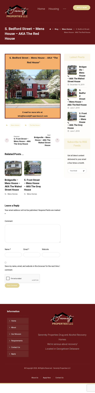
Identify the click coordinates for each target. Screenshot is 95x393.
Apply (13, 354)
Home (13, 321)
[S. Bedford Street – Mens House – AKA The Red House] (72, 93)
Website (45, 249)
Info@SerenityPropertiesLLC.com (33, 116)
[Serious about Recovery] (17, 11)
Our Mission (16, 334)
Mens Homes (15, 125)
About (13, 327)
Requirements (17, 341)
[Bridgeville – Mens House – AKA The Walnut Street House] (72, 70)
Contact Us (15, 347)
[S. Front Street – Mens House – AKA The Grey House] (72, 116)
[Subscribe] (84, 171)
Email (26, 249)
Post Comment (12, 285)
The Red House (35, 125)
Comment (9, 221)
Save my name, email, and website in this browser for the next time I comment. (32, 268)
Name (8, 249)
